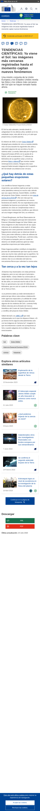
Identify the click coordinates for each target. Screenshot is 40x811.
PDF (21, 526)
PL (25, 43)
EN (7, 43)
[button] (26, 9)
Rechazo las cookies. (20, 808)
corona (5, 352)
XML (21, 520)
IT (21, 43)
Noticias (13, 21)
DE (3, 43)
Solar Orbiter (27, 142)
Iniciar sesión (21, 9)
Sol (4, 342)
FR (16, 43)
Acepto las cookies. (20, 802)
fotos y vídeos (13, 161)
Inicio (3, 21)
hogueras (17, 352)
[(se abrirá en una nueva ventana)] (9, 7)
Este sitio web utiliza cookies (14, 795)
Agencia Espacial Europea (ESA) (15, 347)
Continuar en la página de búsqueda (20, 501)
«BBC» (19, 316)
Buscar (31, 9)
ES (12, 43)
